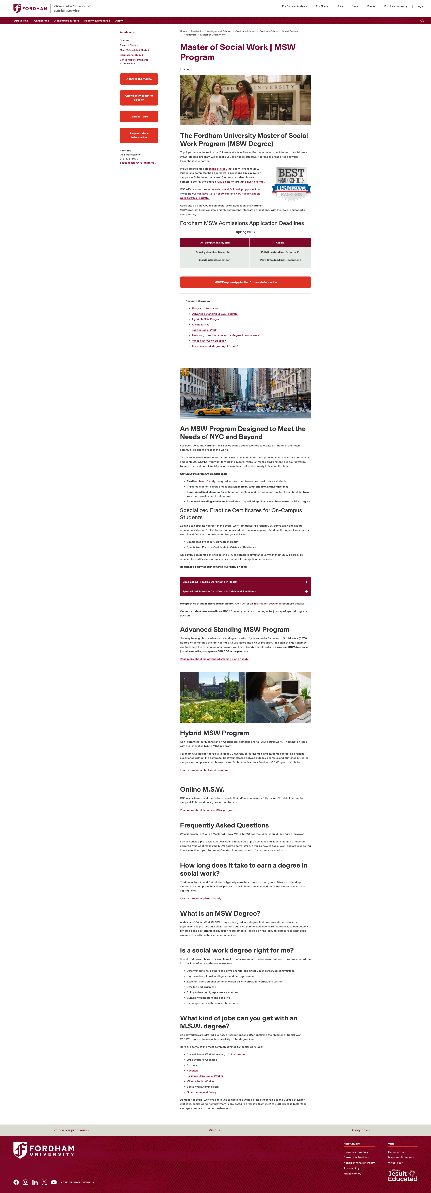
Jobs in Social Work (204, 330)
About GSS (21, 20)
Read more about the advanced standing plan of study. (214, 659)
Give (340, 6)
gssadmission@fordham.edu (138, 162)
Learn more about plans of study (200, 898)
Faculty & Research (97, 20)
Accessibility (351, 1168)
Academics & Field (66, 20)
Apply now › (360, 1130)
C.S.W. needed (237, 1054)
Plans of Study (128, 45)
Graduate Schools (245, 31)
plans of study (218, 168)
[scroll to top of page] (421, 1183)
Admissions (41, 20)
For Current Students (294, 6)
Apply (119, 20)
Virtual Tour (395, 1162)
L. (227, 1054)
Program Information (205, 308)
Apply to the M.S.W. (139, 78)
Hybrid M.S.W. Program (206, 319)
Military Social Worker (200, 1081)
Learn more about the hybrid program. (204, 770)
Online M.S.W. (201, 324)
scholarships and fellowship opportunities (234, 189)
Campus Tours (139, 116)
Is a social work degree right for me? (215, 346)
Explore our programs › (70, 1130)
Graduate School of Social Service (278, 31)
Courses (124, 40)
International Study (130, 55)
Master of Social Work (212, 34)
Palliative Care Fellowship (213, 193)
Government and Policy (201, 1092)
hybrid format (255, 181)
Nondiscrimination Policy (359, 1162)
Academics (197, 31)
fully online (223, 181)
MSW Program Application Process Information (245, 282)
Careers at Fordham (356, 1157)
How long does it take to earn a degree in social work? (226, 335)
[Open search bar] (422, 20)
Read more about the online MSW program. (207, 810)
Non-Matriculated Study (133, 50)
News (355, 6)
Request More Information (139, 135)
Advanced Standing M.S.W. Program (215, 313)
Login (420, 6)
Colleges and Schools (219, 31)
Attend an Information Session (139, 97)
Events (371, 6)
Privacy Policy (352, 1173)
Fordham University (396, 6)
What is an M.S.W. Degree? (209, 340)
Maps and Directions (401, 1157)
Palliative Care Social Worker (205, 1076)
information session (266, 603)
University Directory (356, 1152)
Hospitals (192, 1070)
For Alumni (322, 6)
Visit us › (215, 1130)
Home (183, 31)
